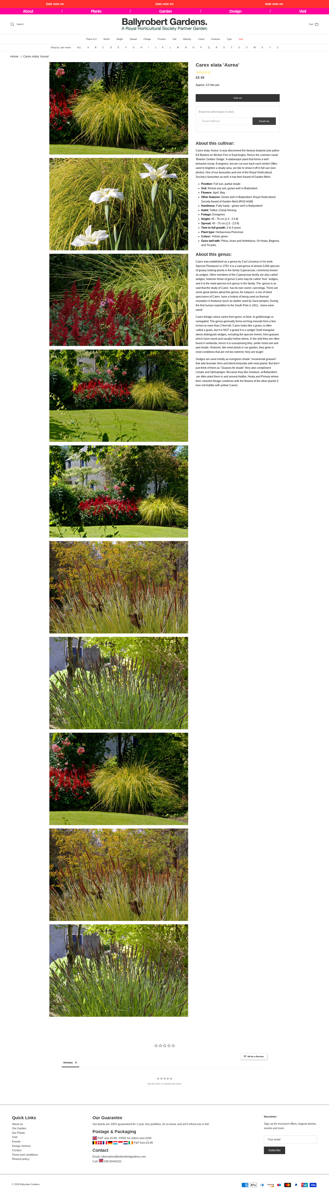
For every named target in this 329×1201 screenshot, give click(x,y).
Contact (16, 1150)
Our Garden (19, 1128)
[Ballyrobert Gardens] (164, 24)
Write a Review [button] (255, 1056)
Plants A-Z (91, 39)
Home (14, 56)
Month (106, 39)
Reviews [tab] (68, 1062)
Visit (14, 1137)
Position (162, 39)
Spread (133, 39)
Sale (241, 39)
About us (17, 1124)
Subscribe (274, 1150)
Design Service (21, 1146)
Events (16, 1141)
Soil (174, 39)
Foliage (147, 39)
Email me (264, 121)
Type (229, 39)
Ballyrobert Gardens (30, 1184)
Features (215, 39)
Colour (201, 39)
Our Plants (18, 1132)
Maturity (187, 39)
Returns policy (20, 1159)
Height (120, 39)
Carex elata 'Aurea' (36, 56)
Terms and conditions (25, 1154)
